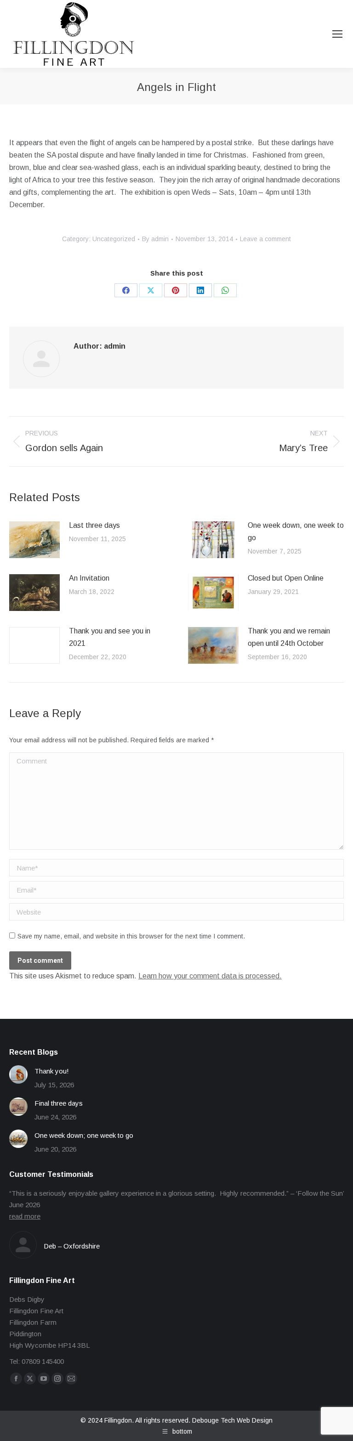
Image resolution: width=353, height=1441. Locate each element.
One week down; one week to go (83, 1135)
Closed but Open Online (286, 578)
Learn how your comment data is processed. (210, 976)
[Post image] (34, 539)
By (155, 239)
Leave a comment (265, 239)
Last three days (94, 525)
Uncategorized (113, 239)
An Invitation (89, 578)
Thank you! (51, 1071)
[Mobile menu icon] (337, 34)
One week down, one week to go (296, 531)
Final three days (58, 1103)
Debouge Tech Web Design (232, 1420)
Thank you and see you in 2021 (109, 637)
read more (24, 1216)
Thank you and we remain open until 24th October (289, 637)
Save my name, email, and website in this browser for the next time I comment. (131, 936)
